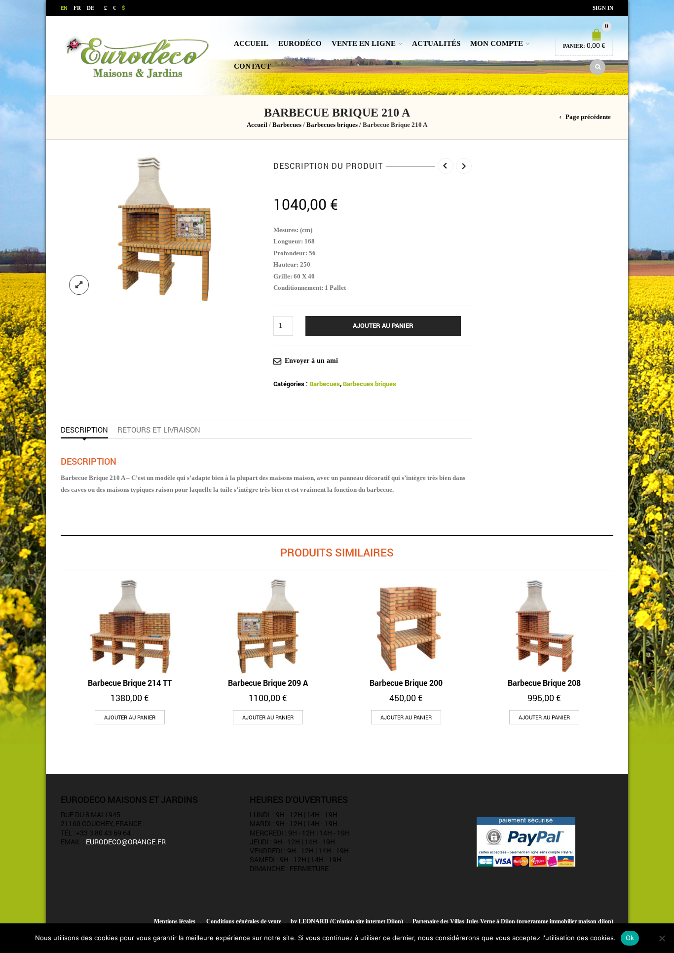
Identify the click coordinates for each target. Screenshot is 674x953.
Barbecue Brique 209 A (268, 682)
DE (90, 8)
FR (77, 8)
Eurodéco (300, 43)
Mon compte (496, 43)
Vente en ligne (364, 43)
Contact (252, 66)
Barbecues (286, 124)
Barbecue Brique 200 (406, 682)
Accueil (251, 43)
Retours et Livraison (158, 430)
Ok (630, 938)
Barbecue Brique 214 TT (130, 682)
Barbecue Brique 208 (544, 682)
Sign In (603, 8)
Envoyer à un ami (311, 360)
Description (84, 430)
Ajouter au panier (383, 325)
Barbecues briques (332, 124)
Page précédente (588, 117)
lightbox (79, 285)
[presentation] (57, 642)
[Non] (662, 938)
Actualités (436, 43)
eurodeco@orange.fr (126, 841)
